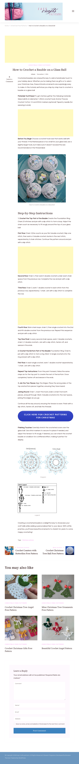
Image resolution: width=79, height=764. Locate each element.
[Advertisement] (39, 49)
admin (33, 74)
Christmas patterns (28, 540)
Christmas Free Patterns (39, 65)
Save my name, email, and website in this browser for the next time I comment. (40, 724)
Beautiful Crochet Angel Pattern (57, 648)
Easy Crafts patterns (22, 755)
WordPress (22, 758)
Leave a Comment (9, 80)
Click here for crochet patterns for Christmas (45, 416)
